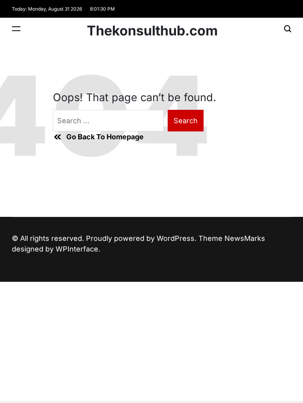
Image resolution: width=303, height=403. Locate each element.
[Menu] (16, 28)
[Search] (287, 28)
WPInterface (77, 249)
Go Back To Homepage (105, 137)
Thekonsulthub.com (152, 30)
